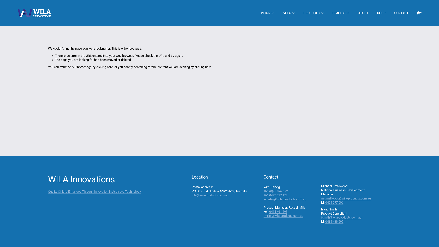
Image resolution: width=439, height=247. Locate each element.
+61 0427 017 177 (275, 195)
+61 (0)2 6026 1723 (276, 191)
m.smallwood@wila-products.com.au (346, 198)
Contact (401, 13)
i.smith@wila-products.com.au (341, 217)
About (363, 13)
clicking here (104, 67)
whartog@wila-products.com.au (285, 199)
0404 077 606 (334, 202)
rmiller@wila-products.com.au (283, 215)
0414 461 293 (278, 211)
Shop (381, 13)
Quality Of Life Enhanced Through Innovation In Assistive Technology (94, 191)
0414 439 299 (334, 221)
